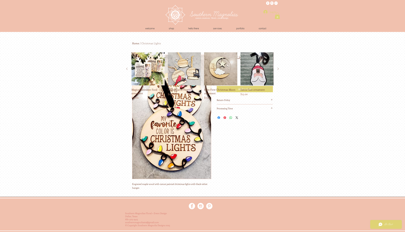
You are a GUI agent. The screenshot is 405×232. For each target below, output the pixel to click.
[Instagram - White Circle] (272, 3)
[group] (202, 76)
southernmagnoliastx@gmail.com (142, 222)
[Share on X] (237, 118)
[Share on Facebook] (219, 118)
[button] (277, 15)
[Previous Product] (127, 69)
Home (135, 43)
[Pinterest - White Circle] (276, 3)
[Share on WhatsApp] (231, 118)
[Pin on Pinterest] (225, 118)
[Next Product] (278, 69)
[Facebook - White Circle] (267, 3)
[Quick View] (148, 69)
